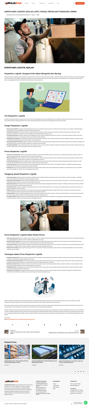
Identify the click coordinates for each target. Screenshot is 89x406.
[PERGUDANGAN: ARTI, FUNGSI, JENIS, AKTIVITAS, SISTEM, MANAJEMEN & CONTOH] (17, 352)
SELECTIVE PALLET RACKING (41, 390)
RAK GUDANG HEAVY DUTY (41, 389)
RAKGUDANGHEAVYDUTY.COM (13, 319)
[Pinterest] (44, 324)
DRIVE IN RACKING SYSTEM (41, 387)
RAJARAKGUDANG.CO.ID (29, 319)
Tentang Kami (42, 3)
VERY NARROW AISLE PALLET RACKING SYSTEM (43, 394)
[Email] (77, 324)
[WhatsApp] (61, 324)
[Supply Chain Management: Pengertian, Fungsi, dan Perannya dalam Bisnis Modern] (72, 352)
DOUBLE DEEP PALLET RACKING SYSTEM (41, 386)
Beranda (26, 3)
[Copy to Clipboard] (13, 324)
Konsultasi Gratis (80, 3)
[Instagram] (81, 371)
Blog (58, 3)
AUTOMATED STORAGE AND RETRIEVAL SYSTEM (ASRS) (41, 382)
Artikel (37, 14)
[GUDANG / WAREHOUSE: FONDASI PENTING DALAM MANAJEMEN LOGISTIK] (44, 352)
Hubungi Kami (51, 3)
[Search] (73, 3)
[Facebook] (29, 324)
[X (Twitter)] (78, 371)
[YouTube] (84, 371)
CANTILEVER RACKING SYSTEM (41, 383)
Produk (33, 3)
